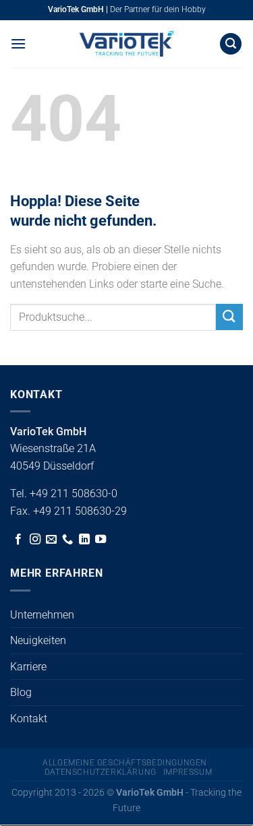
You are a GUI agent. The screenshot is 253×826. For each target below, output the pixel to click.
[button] (18, 43)
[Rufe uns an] (67, 540)
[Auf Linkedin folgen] (84, 540)
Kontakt (28, 718)
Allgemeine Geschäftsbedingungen (125, 762)
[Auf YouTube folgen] (100, 540)
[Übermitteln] (229, 317)
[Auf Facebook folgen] (18, 540)
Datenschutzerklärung (101, 772)
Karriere (28, 666)
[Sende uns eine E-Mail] (51, 540)
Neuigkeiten (38, 640)
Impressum (188, 772)
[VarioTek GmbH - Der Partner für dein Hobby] (127, 44)
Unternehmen (42, 614)
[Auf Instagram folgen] (35, 540)
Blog (21, 692)
